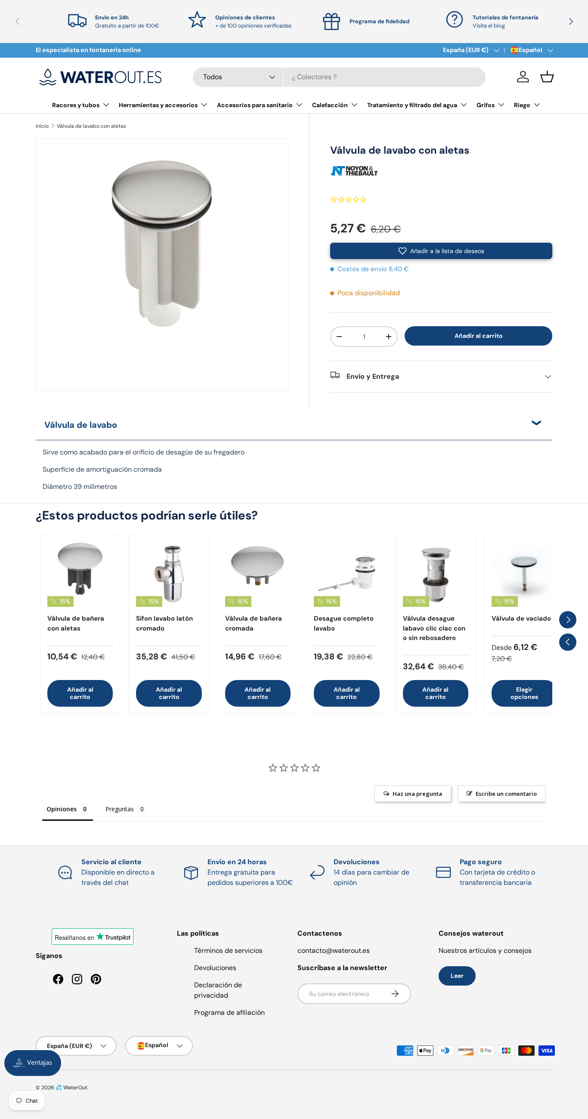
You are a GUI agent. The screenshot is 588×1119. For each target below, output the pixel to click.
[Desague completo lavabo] (346, 574)
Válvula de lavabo (80, 424)
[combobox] (339, 77)
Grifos (486, 105)
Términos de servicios (228, 950)
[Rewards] (32, 1063)
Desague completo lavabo (344, 623)
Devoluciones (215, 967)
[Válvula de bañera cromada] (258, 574)
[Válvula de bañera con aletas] (80, 574)
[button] (547, 76)
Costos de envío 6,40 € (373, 269)
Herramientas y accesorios (158, 105)
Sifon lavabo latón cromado (164, 623)
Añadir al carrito (479, 336)
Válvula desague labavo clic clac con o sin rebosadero (434, 628)
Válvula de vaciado (521, 618)
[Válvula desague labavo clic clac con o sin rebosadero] (435, 574)
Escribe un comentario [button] (506, 794)
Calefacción (330, 105)
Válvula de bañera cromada (253, 623)
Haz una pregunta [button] (417, 794)
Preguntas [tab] (119, 809)
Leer (457, 976)
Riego (522, 105)
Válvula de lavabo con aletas (91, 126)
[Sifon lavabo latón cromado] (168, 574)
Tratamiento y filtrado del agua (412, 105)
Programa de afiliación (229, 1012)
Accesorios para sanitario (255, 105)
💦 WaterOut (71, 1087)
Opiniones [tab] (61, 809)
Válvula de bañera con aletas (75, 623)
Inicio (42, 126)
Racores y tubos (75, 105)
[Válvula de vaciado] (524, 574)
